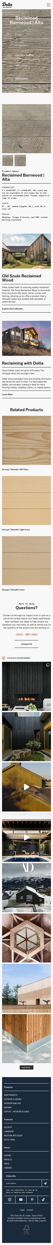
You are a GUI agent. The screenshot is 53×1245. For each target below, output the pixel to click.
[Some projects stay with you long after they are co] (26, 988)
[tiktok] (43, 1199)
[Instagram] (9, 1199)
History (7, 1155)
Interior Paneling (12, 1103)
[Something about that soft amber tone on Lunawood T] (26, 1038)
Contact (29, 1210)
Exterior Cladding (12, 1099)
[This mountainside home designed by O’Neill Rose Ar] (26, 887)
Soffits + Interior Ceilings (16, 1111)
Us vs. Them (9, 1139)
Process (8, 1159)
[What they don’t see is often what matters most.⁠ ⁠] (26, 686)
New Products (10, 1095)
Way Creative (40, 1221)
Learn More (7, 394)
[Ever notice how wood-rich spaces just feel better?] (26, 736)
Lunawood (9, 1131)
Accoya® (8, 1127)
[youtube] (20, 1199)
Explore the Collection (13, 308)
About (7, 1147)
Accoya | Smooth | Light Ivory (16, 529)
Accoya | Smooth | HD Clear (15, 469)
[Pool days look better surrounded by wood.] (26, 837)
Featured (8, 1119)
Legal (22, 1210)
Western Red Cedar (13, 1135)
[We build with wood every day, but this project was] (26, 937)
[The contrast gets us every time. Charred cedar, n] (26, 787)
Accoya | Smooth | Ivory (13, 589)
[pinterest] (32, 1199)
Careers (8, 1167)
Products (8, 1087)
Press (7, 1163)
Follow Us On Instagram (18, 658)
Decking (8, 1107)
